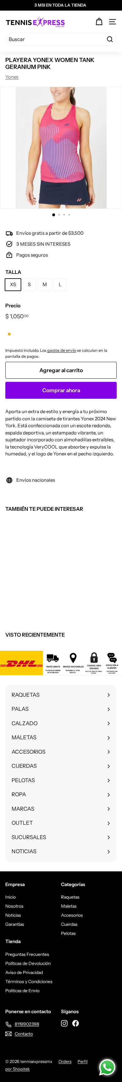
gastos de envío (61, 350)
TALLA (13, 272)
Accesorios (72, 915)
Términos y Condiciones (29, 981)
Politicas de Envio (22, 990)
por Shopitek (17, 1068)
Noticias (13, 915)
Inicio (10, 897)
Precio (13, 305)
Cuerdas (69, 924)
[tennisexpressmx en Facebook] (75, 1023)
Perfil (83, 1061)
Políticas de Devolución (28, 963)
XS (13, 284)
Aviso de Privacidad (24, 972)
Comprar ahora (61, 390)
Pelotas (68, 933)
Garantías (14, 924)
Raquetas (70, 897)
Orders (64, 1061)
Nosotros (14, 906)
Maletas (69, 906)
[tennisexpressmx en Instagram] (64, 1023)
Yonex (11, 77)
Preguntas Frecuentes (27, 954)
